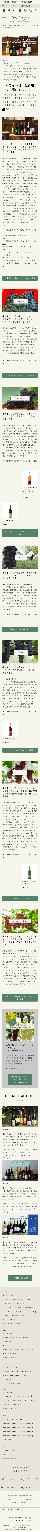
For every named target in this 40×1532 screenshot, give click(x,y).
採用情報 (23, 1503)
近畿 (26, 1349)
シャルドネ (7, 1396)
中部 (21, 1349)
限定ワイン (7, 1307)
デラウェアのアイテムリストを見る (20, 898)
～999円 (6, 1419)
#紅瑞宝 (28, 74)
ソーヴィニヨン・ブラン (22, 1396)
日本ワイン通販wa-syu (9, 25)
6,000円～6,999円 (9, 1431)
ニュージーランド (9, 1341)
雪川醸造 (6, 1371)
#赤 (15, 1152)
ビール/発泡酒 (28, 1307)
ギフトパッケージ (9, 1320)
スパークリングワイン (11, 1299)
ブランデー (17, 1307)
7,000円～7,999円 (25, 1431)
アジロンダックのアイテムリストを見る (20, 375)
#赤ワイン (23, 1206)
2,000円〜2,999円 (9, 1423)
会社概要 (13, 1503)
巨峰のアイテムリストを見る (20, 629)
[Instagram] (4, 10)
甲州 (14, 1400)
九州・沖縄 (12, 1353)
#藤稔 (23, 74)
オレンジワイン (26, 1299)
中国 (31, 1349)
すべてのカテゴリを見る (12, 1323)
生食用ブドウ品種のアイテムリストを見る (20, 278)
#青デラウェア (7, 71)
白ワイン (14, 1295)
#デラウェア (19, 69)
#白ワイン (24, 1152)
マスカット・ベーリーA (11, 1404)
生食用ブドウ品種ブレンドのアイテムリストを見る (20, 997)
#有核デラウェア (30, 77)
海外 (19, 1353)
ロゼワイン (24, 1295)
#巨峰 (35, 69)
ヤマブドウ (32, 1260)
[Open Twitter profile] (7, 110)
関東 (16, 1349)
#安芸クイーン (18, 71)
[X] (14, 10)
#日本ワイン (6, 63)
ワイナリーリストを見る (12, 1383)
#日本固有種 (31, 1258)
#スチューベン (9, 69)
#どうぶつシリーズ (29, 1204)
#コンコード (21, 66)
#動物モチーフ (17, 1204)
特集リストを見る (9, 1458)
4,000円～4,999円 (9, 1427)
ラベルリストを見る (10, 1450)
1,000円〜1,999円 (17, 1419)
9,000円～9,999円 (25, 1435)
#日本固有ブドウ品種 (19, 1258)
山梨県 (12, 1337)
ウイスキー (31, 1311)
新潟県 (18, 1337)
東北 (11, 1349)
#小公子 (24, 1260)
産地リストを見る (9, 1357)
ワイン (18, 1152)
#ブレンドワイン (17, 1149)
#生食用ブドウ (17, 63)
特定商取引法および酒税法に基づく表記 (20, 1496)
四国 (4, 1353)
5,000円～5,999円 (25, 1427)
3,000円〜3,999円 (25, 1423)
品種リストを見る (9, 1408)
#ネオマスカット (15, 74)
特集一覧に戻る (22, 1278)
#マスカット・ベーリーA (25, 1263)
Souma (14, 1371)
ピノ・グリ (22, 1400)
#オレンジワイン (27, 1155)
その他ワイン (21, 1303)
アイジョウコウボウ (10, 1379)
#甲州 (19, 1260)
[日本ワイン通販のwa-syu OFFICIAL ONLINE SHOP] (20, 18)
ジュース (6, 1315)
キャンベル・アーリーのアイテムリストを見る (20, 533)
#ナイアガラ (28, 69)
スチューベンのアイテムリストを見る (20, 750)
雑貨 (22, 1315)
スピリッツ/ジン (19, 1311)
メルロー (31, 1400)
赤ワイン (6, 1295)
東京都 (5, 1337)
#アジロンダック (28, 63)
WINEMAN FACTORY (11, 1375)
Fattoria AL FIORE (25, 1371)
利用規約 (28, 1499)
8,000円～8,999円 (9, 1435)
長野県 (25, 1337)
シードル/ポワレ (9, 1303)
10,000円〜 (7, 1439)
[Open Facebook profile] (3, 110)
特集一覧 (20, 25)
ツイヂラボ (25, 1375)
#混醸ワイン (27, 1149)
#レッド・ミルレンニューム (26, 1266)
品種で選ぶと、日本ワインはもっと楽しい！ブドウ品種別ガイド (20, 1079)
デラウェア (7, 1400)
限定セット (15, 1315)
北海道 (5, 1349)
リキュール (7, 1311)
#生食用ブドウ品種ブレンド (12, 80)
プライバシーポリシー (16, 1499)
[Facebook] (9, 10)
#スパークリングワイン (12, 1155)
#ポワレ (9, 1158)
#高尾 (6, 74)
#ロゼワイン (31, 1206)
